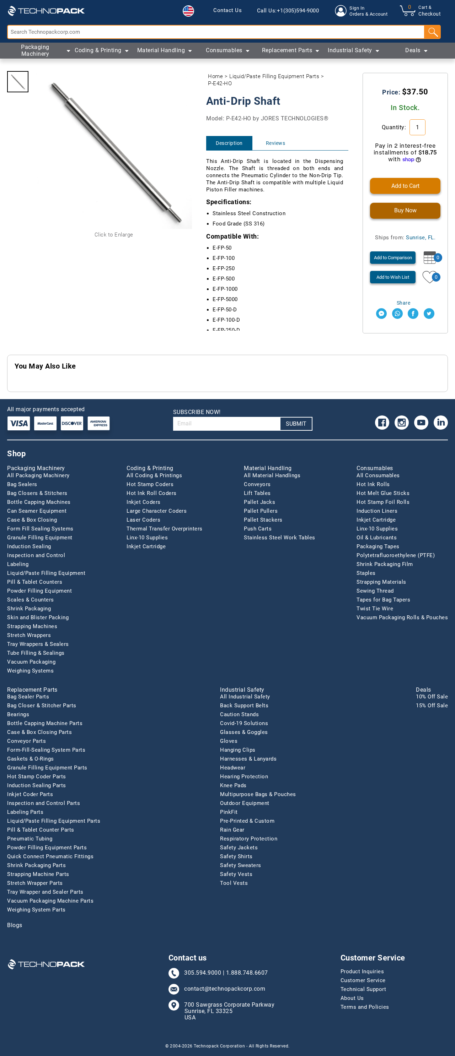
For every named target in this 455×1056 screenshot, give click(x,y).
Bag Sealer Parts (28, 696)
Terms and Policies (365, 1007)
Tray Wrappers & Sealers (38, 644)
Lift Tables (257, 493)
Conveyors (257, 484)
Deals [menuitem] (413, 50)
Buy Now (405, 210)
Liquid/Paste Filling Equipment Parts (274, 76)
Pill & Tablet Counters (34, 582)
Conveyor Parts (26, 741)
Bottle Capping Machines (39, 502)
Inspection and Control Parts (43, 803)
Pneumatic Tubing (29, 838)
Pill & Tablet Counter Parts (40, 830)
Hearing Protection (244, 776)
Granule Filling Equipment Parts (47, 767)
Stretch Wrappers (29, 635)
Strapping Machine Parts (38, 874)
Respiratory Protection (248, 838)
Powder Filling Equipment (39, 591)
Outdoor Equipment (244, 803)
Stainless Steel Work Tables (279, 537)
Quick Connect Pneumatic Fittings (50, 856)
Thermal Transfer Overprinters (165, 529)
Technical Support (363, 989)
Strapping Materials (381, 582)
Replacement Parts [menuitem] (287, 50)
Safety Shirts (236, 856)
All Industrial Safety (245, 696)
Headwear (232, 767)
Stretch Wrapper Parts (35, 883)
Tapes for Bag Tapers (383, 600)
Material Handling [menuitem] (161, 50)
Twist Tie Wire (375, 608)
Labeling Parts (25, 812)
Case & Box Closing (32, 520)
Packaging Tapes (378, 546)
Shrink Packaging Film (385, 564)
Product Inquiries (362, 971)
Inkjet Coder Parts (30, 794)
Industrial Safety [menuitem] (350, 50)
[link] (227, 10)
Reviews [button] (275, 143)
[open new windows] (381, 313)
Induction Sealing (29, 546)
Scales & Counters (30, 600)
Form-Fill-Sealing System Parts (46, 750)
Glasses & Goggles (244, 732)
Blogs (14, 925)
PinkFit (229, 812)
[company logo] (46, 10)
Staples (366, 573)
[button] (188, 11)
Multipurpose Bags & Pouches (258, 794)
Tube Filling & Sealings (36, 653)
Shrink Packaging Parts (36, 865)
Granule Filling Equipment (40, 537)
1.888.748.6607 (247, 973)
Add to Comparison (393, 257)
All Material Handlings (272, 475)
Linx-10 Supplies (147, 537)
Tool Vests (234, 883)
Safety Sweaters (240, 865)
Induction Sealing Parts (36, 785)
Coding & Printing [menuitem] (98, 50)
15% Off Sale (432, 705)
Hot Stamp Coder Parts (36, 776)
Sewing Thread (375, 591)
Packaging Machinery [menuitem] (35, 50)
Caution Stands (239, 714)
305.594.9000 (202, 973)
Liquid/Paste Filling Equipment (46, 573)
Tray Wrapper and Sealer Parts (45, 892)
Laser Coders (143, 520)
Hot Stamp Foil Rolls (383, 502)
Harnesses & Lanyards (248, 759)
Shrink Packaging (29, 608)
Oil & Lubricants (377, 537)
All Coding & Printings (154, 475)
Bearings (18, 714)
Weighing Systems (30, 671)
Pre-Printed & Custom (247, 821)
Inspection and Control (36, 555)
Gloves (228, 741)
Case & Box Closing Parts (39, 732)
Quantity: (395, 127)
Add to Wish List (392, 277)
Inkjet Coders (144, 502)
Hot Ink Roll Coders (152, 493)
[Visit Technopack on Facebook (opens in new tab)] (382, 422)
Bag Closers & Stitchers (37, 493)
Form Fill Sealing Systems (40, 529)
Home (215, 76)
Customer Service (363, 980)
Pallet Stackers (263, 520)
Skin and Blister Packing (38, 617)
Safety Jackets (239, 847)
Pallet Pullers (261, 511)
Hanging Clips (238, 750)
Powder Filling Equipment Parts (47, 847)
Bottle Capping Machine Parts (44, 723)
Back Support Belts (244, 705)
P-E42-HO (220, 83)
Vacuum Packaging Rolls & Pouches (402, 617)
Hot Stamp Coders (150, 484)
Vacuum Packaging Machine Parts (50, 901)
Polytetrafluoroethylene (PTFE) (396, 555)
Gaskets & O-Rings (30, 759)
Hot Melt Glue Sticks (383, 493)
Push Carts (258, 529)
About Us (352, 998)
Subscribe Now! (197, 412)
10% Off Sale (432, 696)
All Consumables (378, 475)
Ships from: (405, 237)
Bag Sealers (22, 484)
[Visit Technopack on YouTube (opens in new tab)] (421, 422)
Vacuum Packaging (31, 662)
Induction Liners (377, 511)
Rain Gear (232, 830)
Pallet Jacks (259, 502)
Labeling (17, 564)
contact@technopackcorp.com (224, 989)
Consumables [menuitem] (224, 50)
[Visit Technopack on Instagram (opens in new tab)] (402, 422)
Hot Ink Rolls (373, 484)
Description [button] (229, 143)
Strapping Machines (32, 626)
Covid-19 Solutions (244, 723)
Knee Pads (233, 785)
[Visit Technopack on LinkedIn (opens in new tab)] (441, 422)
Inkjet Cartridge (146, 546)
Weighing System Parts (36, 910)
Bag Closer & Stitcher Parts (41, 705)
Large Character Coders (157, 511)
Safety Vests (236, 874)
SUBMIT (296, 423)
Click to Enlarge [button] (114, 235)
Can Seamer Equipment (36, 511)
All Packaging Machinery (38, 475)
